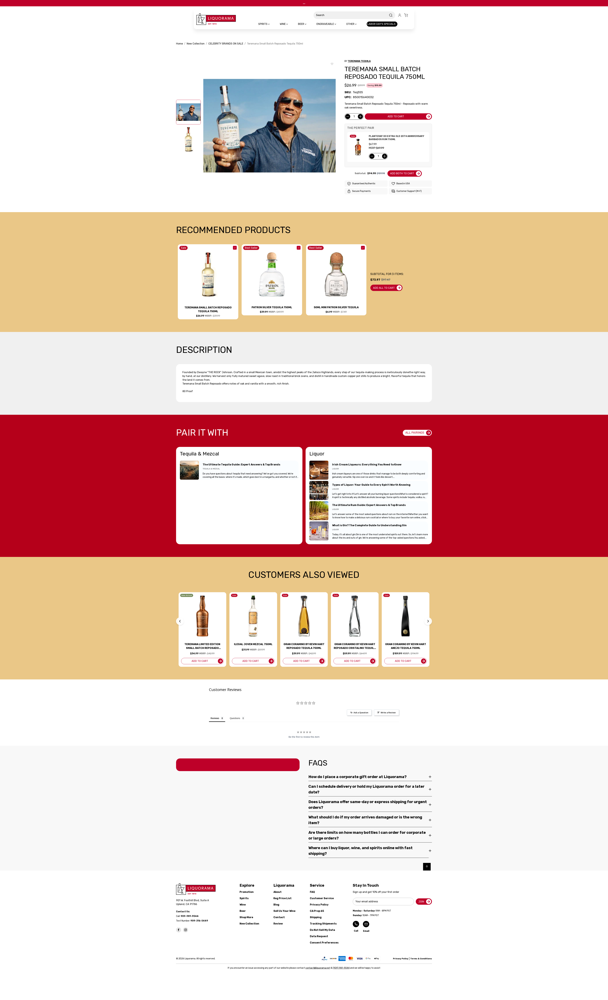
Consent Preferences (324, 942)
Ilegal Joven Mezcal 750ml (253, 644)
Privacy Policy (319, 904)
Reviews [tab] (215, 718)
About (277, 891)
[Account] (400, 15)
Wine (243, 904)
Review (278, 923)
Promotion (247, 891)
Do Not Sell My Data (322, 929)
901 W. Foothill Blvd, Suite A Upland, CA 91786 (193, 902)
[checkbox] (235, 248)
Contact (279, 917)
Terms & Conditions (421, 958)
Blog (276, 904)
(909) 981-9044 (341, 968)
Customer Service (322, 898)
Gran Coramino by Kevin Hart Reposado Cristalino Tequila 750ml (355, 646)
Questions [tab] (235, 718)
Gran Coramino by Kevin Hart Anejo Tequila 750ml (405, 646)
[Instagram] (185, 929)
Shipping (316, 917)
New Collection (249, 923)
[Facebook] (178, 929)
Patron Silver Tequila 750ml (272, 307)
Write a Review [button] (388, 712)
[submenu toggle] (271, 24)
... (304, 3)
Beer (243, 910)
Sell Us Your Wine (284, 910)
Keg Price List (282, 898)
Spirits (244, 898)
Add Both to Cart (402, 173)
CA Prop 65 (317, 910)
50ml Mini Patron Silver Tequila (336, 307)
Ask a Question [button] (361, 712)
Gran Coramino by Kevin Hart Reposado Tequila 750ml (304, 646)
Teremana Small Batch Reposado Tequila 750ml (208, 309)
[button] (180, 621)
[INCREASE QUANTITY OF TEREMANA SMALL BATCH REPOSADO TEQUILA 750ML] (360, 116)
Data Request (319, 936)
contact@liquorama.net (317, 968)
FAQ (312, 891)
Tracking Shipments (323, 923)
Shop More (246, 917)
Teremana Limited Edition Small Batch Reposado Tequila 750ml (202, 646)
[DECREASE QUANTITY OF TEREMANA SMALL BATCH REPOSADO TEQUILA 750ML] (347, 116)
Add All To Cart (384, 287)
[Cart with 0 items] (408, 15)
